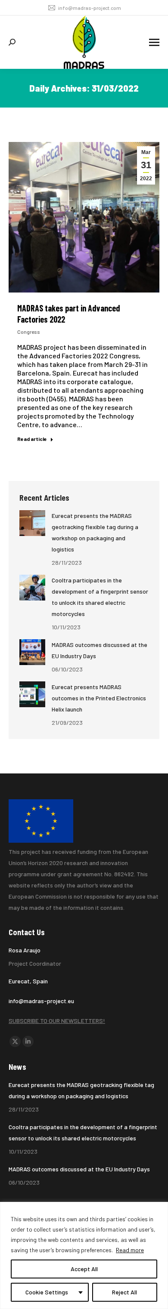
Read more (130, 1250)
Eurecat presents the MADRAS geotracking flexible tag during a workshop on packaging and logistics (95, 532)
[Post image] (32, 523)
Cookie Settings (46, 1292)
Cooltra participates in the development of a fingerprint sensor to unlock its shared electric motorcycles (100, 596)
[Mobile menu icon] (154, 42)
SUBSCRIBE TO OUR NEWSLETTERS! (57, 1020)
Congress (28, 332)
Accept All (84, 1268)
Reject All (124, 1292)
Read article (32, 439)
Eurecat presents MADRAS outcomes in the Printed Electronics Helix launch (99, 698)
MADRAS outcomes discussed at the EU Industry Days (99, 650)
